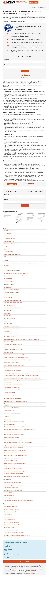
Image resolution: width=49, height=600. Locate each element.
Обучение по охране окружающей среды (13, 447)
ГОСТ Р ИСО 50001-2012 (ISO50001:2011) (13, 300)
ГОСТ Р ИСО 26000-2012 (9, 318)
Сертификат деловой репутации (11, 328)
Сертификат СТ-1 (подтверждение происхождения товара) (17, 360)
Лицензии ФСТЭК (8, 278)
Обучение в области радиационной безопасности (15, 445)
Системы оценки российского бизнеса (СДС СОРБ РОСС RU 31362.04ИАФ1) (21, 375)
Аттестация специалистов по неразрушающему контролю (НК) (18, 500)
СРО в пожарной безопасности (11, 243)
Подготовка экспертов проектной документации (15, 455)
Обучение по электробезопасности (12, 466)
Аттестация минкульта (9, 495)
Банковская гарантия (9, 517)
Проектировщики (8, 419)
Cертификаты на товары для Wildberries (13, 390)
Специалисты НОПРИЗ (9, 410)
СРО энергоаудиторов (9, 241)
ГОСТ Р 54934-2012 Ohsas (10, 336)
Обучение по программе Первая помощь (13, 458)
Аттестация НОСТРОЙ (9, 492)
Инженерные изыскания (9, 424)
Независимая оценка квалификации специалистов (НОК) (17, 476)
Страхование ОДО (8, 514)
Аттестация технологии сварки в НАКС (13, 490)
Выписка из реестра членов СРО (11, 530)
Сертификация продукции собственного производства (16, 373)
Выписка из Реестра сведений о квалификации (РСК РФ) (17, 535)
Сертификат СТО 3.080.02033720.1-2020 (13, 344)
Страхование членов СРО (10, 512)
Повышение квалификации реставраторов (14, 421)
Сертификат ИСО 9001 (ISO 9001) (11, 289)
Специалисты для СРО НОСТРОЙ (11, 407)
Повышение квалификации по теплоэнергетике (15, 453)
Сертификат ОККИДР (9, 352)
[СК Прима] (41, 218)
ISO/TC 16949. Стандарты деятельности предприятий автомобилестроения (21, 339)
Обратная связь (31, 573)
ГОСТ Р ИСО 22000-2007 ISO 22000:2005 (13, 302)
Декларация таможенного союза (11, 362)
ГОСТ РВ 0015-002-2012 (9, 310)
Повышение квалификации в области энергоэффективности (18, 442)
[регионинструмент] (7, 217)
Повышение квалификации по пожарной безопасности (17, 427)
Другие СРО (7, 249)
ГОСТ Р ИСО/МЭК (8, 323)
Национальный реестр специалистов (12, 398)
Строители (6, 416)
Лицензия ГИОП (7, 265)
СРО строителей (8, 233)
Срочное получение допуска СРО (11, 524)
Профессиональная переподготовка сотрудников (15, 471)
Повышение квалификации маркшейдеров (14, 434)
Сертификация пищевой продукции (12, 370)
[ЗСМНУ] (30, 218)
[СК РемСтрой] (19, 218)
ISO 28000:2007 (7, 321)
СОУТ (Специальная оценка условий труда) (14, 532)
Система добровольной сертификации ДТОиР (14, 354)
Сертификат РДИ (8, 331)
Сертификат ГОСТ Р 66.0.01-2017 (11, 347)
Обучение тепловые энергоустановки (13, 468)
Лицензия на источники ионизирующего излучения (16, 273)
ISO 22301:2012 (7, 315)
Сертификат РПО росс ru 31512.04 (12, 326)
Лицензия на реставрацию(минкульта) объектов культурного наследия (20, 263)
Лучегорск (33, 7)
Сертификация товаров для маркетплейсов (14, 384)
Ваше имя (6, 59)
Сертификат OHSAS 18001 (10, 295)
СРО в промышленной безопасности (13, 254)
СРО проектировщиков (9, 238)
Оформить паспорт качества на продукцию (14, 365)
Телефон (6, 64)
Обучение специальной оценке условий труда (15, 463)
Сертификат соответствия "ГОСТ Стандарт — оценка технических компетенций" (22, 378)
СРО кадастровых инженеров (11, 256)
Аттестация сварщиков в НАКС (11, 487)
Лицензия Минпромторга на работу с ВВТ (13, 276)
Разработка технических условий (11, 538)
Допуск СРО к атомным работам (11, 522)
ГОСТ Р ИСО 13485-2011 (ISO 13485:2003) (13, 308)
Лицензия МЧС (7, 268)
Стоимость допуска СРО (9, 519)
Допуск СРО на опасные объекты (11, 509)
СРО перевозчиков (8, 251)
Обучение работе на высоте (10, 460)
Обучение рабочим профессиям (11, 437)
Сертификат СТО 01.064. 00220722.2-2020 (13, 349)
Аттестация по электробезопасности (12, 482)
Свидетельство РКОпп (9, 341)
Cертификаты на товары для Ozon (12, 387)
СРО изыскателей (8, 236)
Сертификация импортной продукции (13, 367)
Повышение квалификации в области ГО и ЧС (14, 432)
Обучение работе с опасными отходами (13, 473)
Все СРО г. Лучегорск (9, 230)
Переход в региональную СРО (11, 527)
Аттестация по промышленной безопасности (14, 485)
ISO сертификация (8, 287)
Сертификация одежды (9, 392)
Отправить (25, 71)
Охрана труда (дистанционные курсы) (12, 439)
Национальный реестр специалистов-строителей (15, 401)
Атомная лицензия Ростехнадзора (12, 270)
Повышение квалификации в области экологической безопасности (19, 429)
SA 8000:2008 (7, 313)
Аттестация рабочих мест (10, 498)
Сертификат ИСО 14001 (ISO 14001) (12, 292)
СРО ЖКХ (6, 246)
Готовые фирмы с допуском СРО (11, 506)
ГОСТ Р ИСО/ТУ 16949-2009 (10, 305)
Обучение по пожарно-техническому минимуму (15, 450)
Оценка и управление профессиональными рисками (16, 357)
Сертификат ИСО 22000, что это (11, 334)
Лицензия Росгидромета (9, 281)
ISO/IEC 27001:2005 (8, 297)
